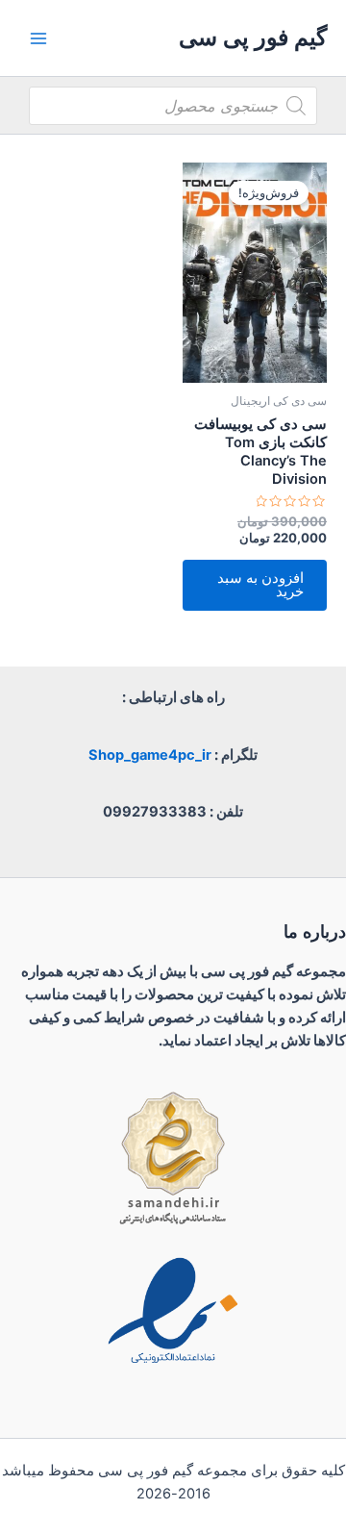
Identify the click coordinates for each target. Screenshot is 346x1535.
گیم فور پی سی (253, 37)
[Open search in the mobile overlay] (173, 106)
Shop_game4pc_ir (149, 755)
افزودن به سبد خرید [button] (260, 585)
